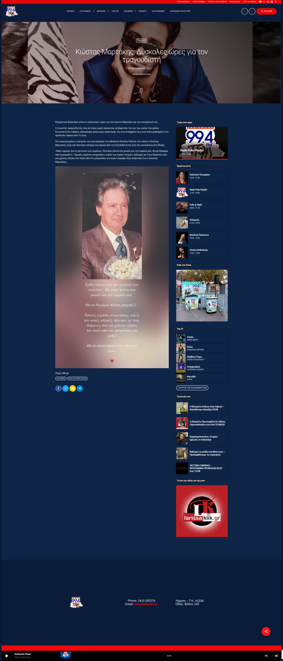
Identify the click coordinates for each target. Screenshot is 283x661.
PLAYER (266, 11)
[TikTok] (268, 2)
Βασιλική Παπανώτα (199, 235)
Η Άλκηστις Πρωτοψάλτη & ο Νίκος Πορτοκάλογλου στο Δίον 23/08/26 (207, 423)
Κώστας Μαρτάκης (77, 379)
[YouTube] (260, 2)
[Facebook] (275, 2)
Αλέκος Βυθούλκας (199, 250)
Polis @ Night (196, 204)
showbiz (61, 379)
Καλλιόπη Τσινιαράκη (200, 174)
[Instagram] (272, 2)
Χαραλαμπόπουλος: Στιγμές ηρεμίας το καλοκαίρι (204, 438)
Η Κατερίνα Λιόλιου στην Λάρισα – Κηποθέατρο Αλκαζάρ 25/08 (207, 408)
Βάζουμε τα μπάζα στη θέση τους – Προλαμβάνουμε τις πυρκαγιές (207, 453)
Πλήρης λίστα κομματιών (192, 387)
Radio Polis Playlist (191, 150)
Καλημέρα (194, 220)
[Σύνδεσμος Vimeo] (11, 11)
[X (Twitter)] (264, 2)
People (141, 40)
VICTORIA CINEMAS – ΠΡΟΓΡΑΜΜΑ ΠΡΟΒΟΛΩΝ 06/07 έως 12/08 (206, 468)
